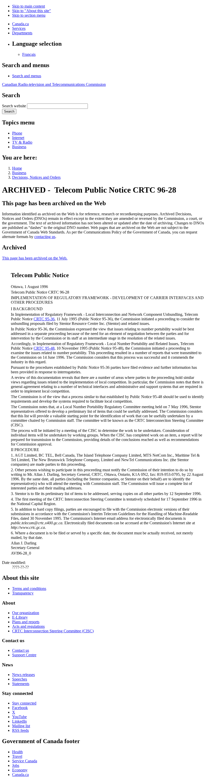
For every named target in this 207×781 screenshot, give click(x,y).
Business (19, 147)
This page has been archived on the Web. (34, 258)
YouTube (19, 717)
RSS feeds (20, 730)
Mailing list (21, 726)
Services (18, 28)
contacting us (44, 237)
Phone (17, 133)
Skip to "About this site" (31, 11)
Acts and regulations (28, 626)
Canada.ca (20, 24)
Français (29, 54)
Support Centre (24, 655)
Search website (14, 106)
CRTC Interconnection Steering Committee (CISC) (53, 631)
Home (17, 168)
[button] (26, 76)
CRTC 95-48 (44, 348)
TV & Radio (22, 142)
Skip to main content (28, 6)
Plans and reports (25, 622)
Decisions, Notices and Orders (36, 177)
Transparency (23, 593)
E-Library (20, 617)
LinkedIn (19, 721)
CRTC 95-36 (44, 319)
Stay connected (24, 703)
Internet (18, 138)
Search (9, 111)
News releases (23, 674)
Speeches (19, 679)
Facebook (20, 708)
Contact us (20, 650)
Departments (22, 33)
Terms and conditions (29, 588)
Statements (20, 684)
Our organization (25, 613)
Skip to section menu (28, 15)
